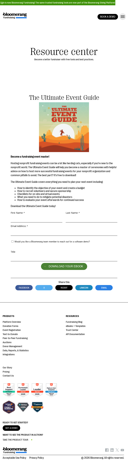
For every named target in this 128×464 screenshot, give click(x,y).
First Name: (17, 212)
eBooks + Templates (76, 326)
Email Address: (18, 225)
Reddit (64, 287)
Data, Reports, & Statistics (16, 350)
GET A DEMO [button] (11, 428)
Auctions (7, 342)
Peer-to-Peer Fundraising (15, 338)
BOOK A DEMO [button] (107, 16)
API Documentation (75, 334)
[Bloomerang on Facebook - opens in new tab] (106, 450)
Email (104, 287)
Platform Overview (12, 322)
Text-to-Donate (10, 334)
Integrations (9, 354)
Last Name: (72, 212)
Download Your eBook (66, 266)
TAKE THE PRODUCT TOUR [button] (15, 439)
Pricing (6, 371)
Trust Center (72, 330)
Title (13, 251)
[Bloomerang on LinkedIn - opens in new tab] (112, 450)
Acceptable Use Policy (14, 457)
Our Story (7, 367)
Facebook (24, 287)
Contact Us (8, 375)
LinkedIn (84, 287)
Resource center (64, 51)
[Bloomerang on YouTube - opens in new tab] (122, 450)
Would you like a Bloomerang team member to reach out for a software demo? (52, 241)
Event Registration (12, 330)
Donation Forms (10, 326)
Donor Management (12, 346)
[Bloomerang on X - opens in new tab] (117, 450)
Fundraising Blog (74, 322)
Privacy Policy (36, 457)
